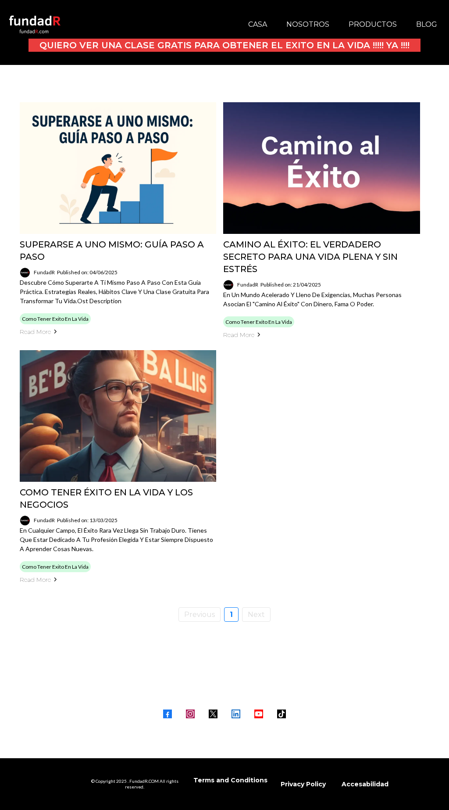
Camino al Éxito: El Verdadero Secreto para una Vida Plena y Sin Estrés (310, 256)
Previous (199, 614)
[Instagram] (190, 714)
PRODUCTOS (373, 24)
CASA (257, 24)
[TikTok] (281, 714)
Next (256, 614)
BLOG (426, 24)
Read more (35, 332)
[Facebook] (167, 714)
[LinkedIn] (235, 714)
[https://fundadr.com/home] (35, 24)
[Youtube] (258, 714)
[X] (213, 714)
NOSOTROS (307, 24)
